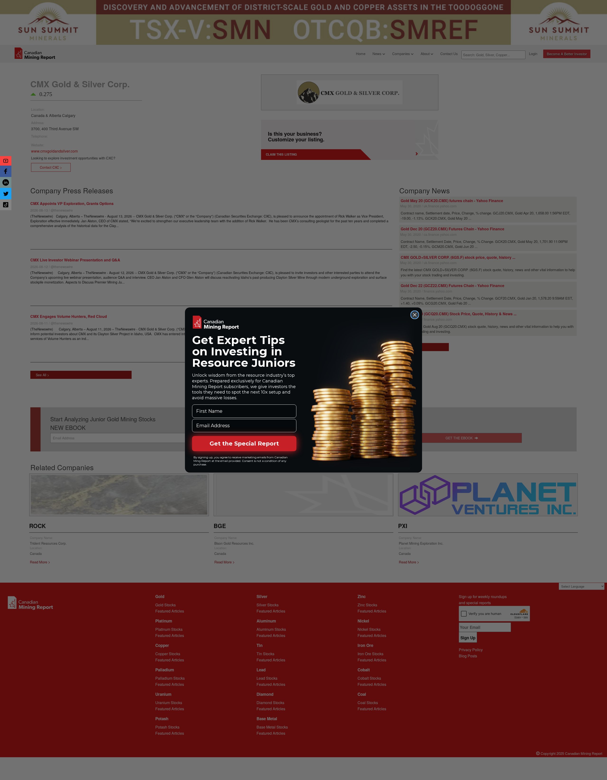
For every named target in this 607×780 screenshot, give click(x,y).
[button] (5, 161)
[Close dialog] (414, 315)
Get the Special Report (244, 443)
